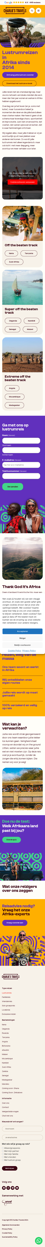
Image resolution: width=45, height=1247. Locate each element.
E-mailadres (11, 460)
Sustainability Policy (10, 1237)
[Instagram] (8, 1188)
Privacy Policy (29, 650)
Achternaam (7, 455)
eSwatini (5, 1050)
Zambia (5, 1071)
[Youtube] (17, 1188)
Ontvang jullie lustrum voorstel (20, 75)
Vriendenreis (7, 1001)
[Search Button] (32, 10)
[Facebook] (4, 1188)
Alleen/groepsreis (12, 1148)
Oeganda (13, 321)
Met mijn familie (11, 1154)
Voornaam (6, 445)
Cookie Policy (14, 650)
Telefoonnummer (14, 471)
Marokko (5, 1084)
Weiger (22, 638)
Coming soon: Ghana (10, 1088)
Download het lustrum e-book (19, 83)
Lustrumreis (7, 993)
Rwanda (5, 1033)
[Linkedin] (12, 1188)
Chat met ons (7, 1116)
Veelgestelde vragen (10, 1111)
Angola (12, 388)
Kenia (11, 253)
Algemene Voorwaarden (11, 1225)
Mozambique (14, 396)
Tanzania (29, 253)
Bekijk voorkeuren (22, 645)
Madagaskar (14, 405)
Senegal (12, 329)
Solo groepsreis (8, 1005)
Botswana (6, 1046)
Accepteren (22, 631)
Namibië (31, 321)
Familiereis (6, 997)
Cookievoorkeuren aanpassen (22, 182)
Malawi (30, 329)
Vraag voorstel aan (14, 922)
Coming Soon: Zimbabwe (12, 1092)
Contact (5, 1107)
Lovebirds (6, 1010)
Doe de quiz (11, 839)
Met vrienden (10, 1157)
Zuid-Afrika (14, 262)
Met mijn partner (11, 1151)
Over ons (5, 1103)
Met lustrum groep (12, 1160)
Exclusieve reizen (9, 1014)
